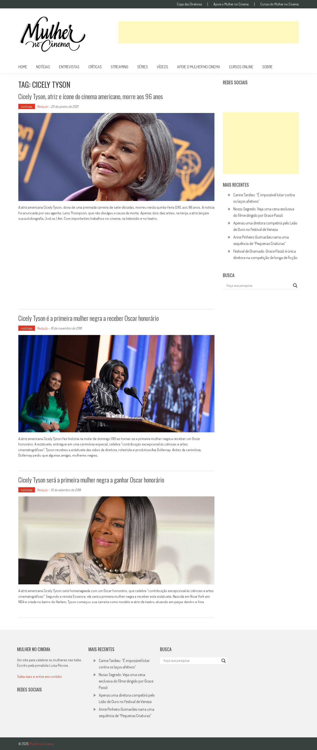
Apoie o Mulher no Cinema (231, 4)
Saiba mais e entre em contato (39, 676)
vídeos (162, 66)
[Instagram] (228, 94)
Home (22, 66)
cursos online (241, 66)
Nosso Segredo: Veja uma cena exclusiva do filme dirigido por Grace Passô (126, 681)
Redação (42, 106)
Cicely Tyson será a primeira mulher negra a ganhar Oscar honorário (91, 480)
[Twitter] (33, 705)
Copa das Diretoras (189, 4)
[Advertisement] (208, 32)
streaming (119, 66)
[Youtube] (260, 94)
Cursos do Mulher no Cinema (279, 4)
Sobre (267, 66)
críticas (95, 66)
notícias (43, 66)
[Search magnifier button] (295, 285)
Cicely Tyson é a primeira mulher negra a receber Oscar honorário (88, 318)
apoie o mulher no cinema (198, 66)
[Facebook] (271, 94)
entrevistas (69, 66)
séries (142, 66)
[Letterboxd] (239, 94)
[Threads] (282, 94)
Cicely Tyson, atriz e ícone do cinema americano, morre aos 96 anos (90, 96)
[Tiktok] (250, 94)
